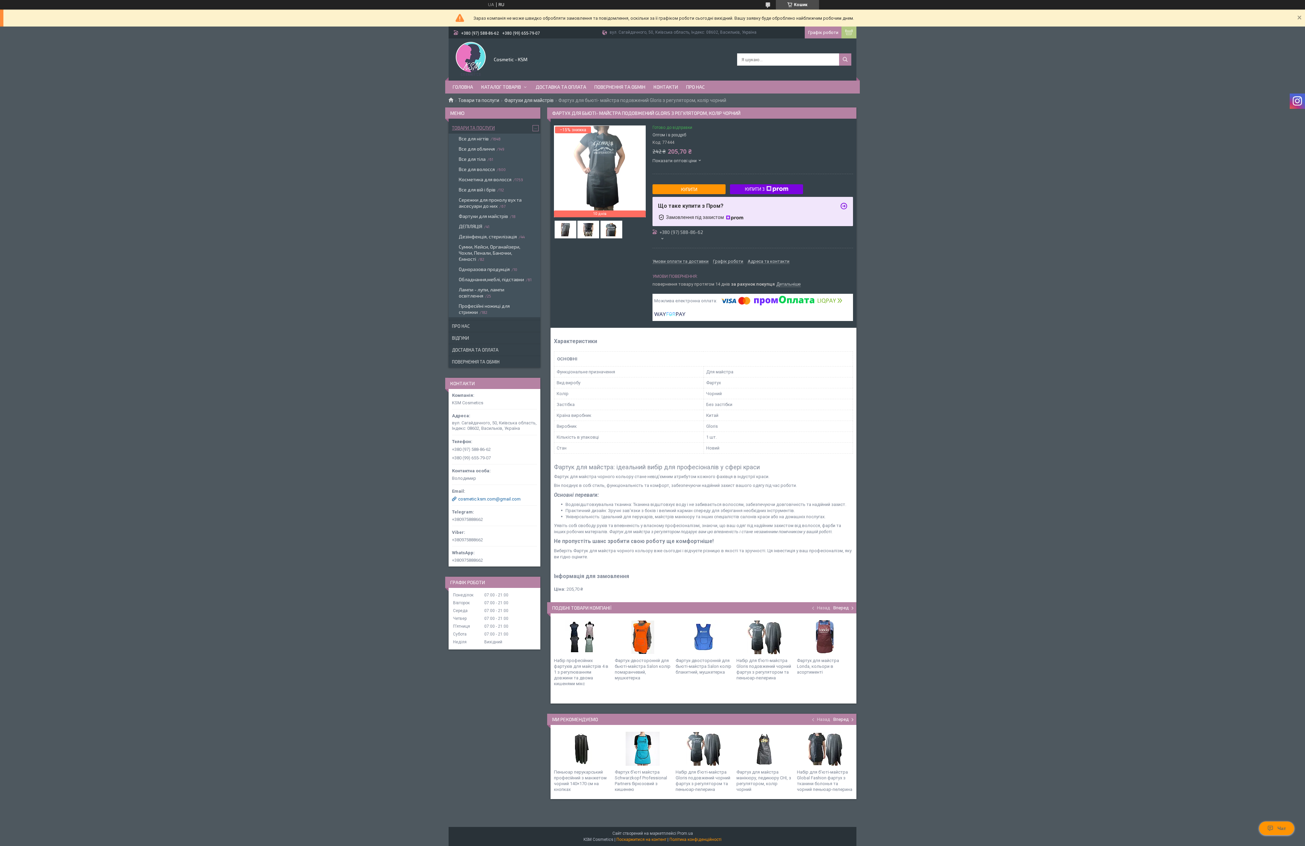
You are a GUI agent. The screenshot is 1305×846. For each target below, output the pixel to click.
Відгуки (460, 338)
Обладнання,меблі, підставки (491, 279)
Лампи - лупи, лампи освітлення (481, 293)
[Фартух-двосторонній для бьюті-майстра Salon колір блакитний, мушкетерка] (703, 637)
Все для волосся (477, 169)
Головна (463, 87)
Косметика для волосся (485, 179)
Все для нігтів (474, 138)
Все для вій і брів (477, 189)
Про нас (695, 87)
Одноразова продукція (484, 269)
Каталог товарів (501, 87)
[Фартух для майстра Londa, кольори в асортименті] (825, 637)
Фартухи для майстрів (529, 100)
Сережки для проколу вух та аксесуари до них (490, 203)
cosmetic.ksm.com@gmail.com (489, 499)
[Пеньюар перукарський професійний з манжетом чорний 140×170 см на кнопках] (582, 749)
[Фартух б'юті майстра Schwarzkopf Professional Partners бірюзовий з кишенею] (643, 749)
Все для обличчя (477, 149)
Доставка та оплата (561, 87)
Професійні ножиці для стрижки (484, 309)
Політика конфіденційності (695, 839)
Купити (689, 189)
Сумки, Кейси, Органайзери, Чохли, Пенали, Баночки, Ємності (489, 253)
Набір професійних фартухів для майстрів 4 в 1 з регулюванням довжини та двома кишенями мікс (581, 672)
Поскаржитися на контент (641, 839)
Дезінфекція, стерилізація (488, 236)
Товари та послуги (478, 100)
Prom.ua (685, 833)
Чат (1281, 828)
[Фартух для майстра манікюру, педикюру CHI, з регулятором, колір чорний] (764, 749)
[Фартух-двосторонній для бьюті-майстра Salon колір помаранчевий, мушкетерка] (643, 637)
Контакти (666, 87)
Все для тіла (472, 159)
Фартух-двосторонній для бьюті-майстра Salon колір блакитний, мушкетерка (703, 666)
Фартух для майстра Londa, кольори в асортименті (818, 666)
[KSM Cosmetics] (471, 59)
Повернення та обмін (619, 87)
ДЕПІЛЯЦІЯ (470, 226)
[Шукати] (845, 59)
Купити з (755, 189)
